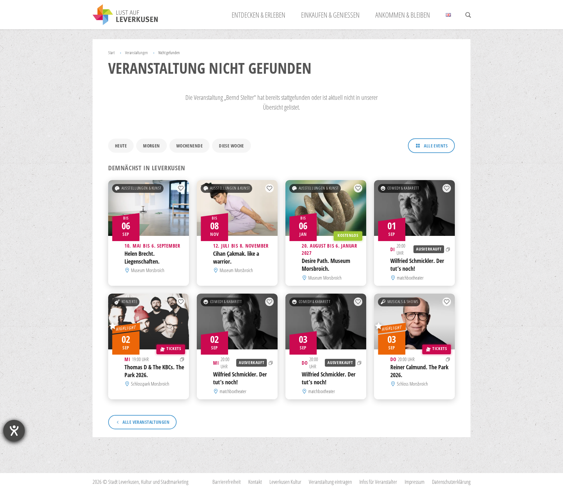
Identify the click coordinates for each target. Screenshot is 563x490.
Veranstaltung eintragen (330, 481)
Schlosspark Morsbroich (150, 383)
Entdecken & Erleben (258, 15)
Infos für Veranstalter (378, 481)
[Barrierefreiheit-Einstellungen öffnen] (14, 430)
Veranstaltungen (136, 52)
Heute (121, 146)
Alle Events (436, 146)
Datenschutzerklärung (451, 481)
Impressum (415, 481)
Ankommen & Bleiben (402, 15)
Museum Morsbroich (147, 270)
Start (111, 52)
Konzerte (129, 301)
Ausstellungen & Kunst (142, 188)
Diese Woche (231, 146)
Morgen (151, 146)
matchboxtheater (410, 277)
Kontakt (255, 481)
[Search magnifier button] (468, 15)
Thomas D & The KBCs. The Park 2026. (154, 371)
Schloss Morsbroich (412, 383)
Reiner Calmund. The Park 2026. (419, 371)
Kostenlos (348, 235)
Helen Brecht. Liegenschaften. (142, 257)
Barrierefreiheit (226, 481)
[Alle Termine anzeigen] (448, 249)
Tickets (173, 348)
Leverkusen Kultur (285, 481)
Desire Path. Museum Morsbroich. (326, 265)
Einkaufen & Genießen (330, 15)
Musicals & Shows (402, 301)
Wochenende (189, 146)
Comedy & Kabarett (403, 188)
